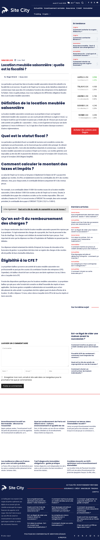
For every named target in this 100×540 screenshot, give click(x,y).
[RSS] (82, 536)
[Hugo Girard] (2, 77)
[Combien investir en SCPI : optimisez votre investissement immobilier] (83, 447)
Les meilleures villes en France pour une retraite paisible (15, 462)
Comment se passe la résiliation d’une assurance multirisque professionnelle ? (87, 510)
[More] (66, 76)
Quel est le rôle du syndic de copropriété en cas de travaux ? (84, 363)
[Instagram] (91, 2)
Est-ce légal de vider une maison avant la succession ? (84, 231)
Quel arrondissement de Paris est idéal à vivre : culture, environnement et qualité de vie (49, 423)
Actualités (76, 51)
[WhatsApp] (60, 76)
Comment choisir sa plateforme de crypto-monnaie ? (82, 63)
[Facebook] (88, 2)
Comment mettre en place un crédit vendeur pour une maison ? (84, 248)
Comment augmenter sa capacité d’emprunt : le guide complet (87, 501)
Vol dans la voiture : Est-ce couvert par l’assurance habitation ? (82, 239)
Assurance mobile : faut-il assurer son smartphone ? (84, 46)
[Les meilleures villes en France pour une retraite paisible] (17, 447)
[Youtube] (97, 2)
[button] (82, 2)
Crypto (75, 27)
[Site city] (13, 488)
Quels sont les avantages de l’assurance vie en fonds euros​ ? (88, 519)
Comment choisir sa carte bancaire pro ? (81, 272)
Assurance (76, 43)
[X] (94, 2)
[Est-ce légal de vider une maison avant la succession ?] (85, 320)
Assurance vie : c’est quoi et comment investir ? (84, 54)
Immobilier (7, 60)
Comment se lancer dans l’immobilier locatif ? (79, 422)
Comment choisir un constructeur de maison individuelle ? (81, 371)
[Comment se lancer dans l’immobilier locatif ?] (83, 408)
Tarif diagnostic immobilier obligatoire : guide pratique (47, 462)
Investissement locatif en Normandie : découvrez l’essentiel (13, 423)
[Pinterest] (54, 76)
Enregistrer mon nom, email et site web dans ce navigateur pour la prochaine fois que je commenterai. (31, 378)
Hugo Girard (12, 77)
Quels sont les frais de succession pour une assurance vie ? (84, 223)
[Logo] (16, 10)
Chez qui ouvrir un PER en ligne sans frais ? (87, 526)
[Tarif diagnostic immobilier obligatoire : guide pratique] (50, 447)
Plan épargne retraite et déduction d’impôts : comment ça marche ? (85, 256)
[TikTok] (86, 536)
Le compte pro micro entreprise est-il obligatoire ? (83, 265)
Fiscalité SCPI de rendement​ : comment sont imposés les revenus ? (83, 355)
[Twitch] (90, 536)
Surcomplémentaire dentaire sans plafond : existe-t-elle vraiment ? (85, 215)
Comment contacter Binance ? (81, 38)
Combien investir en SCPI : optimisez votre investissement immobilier (82, 463)
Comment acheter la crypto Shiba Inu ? (84, 30)
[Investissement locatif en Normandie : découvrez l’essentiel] (17, 408)
